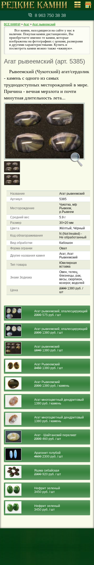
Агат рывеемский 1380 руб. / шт (48, 348)
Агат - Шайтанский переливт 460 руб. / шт (55, 437)
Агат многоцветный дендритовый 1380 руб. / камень (59, 401)
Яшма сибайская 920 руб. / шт (47, 472)
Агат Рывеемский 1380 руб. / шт (48, 366)
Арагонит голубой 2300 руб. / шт (48, 454)
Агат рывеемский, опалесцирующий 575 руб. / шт (60, 313)
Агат (26, 24)
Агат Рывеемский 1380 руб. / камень (51, 384)
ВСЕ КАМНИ (12, 24)
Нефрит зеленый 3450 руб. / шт (47, 490)
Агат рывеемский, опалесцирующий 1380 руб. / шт (60, 330)
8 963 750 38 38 (50, 15)
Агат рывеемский (43, 24)
